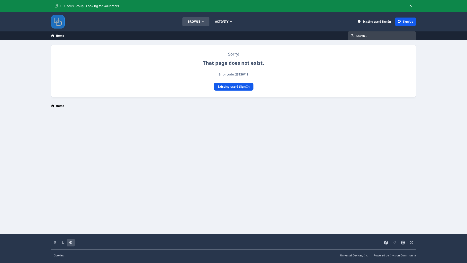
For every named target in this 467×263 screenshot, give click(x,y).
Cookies (59, 255)
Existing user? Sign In (234, 87)
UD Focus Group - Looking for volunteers (89, 6)
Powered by (395, 255)
